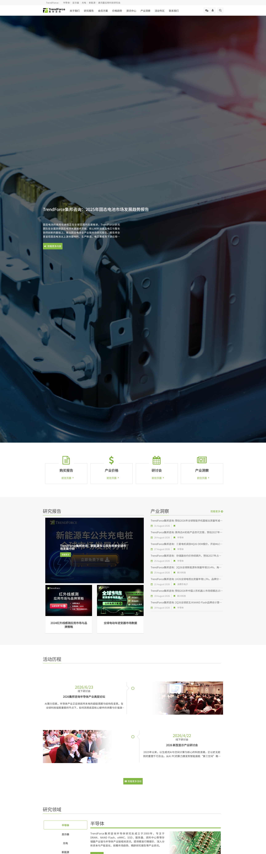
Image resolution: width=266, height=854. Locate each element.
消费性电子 (182, 584)
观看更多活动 (134, 781)
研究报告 (89, 10)
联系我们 (174, 10)
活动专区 (160, 10)
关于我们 (75, 10)
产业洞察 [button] (145, 10)
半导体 (66, 2)
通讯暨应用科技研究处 (109, 2)
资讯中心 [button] (131, 10)
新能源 (92, 2)
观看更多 (65, 554)
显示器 (75, 2)
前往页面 (66, 478)
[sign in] (212, 9)
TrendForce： (53, 2)
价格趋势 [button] (117, 10)
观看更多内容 (54, 246)
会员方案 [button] (103, 10)
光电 (84, 2)
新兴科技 (181, 572)
